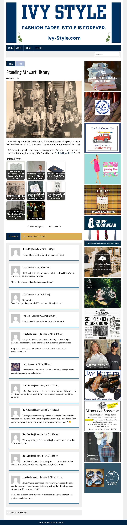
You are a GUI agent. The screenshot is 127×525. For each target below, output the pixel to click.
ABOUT (19, 47)
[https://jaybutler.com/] (102, 398)
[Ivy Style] (63, 22)
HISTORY (38, 47)
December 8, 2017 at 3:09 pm (51, 477)
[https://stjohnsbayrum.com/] (102, 213)
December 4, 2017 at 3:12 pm (43, 249)
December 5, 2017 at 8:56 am (39, 364)
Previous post (36, 226)
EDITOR (28, 47)
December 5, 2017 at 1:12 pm (46, 385)
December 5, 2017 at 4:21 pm (46, 409)
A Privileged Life (65, 153)
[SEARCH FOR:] (107, 53)
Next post (53, 226)
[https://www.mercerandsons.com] (102, 429)
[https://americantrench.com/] (102, 275)
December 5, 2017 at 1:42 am (51, 333)
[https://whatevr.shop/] (102, 368)
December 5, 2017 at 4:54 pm (46, 434)
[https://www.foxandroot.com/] (102, 306)
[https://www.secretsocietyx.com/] (102, 337)
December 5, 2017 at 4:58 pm (46, 455)
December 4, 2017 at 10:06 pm (44, 315)
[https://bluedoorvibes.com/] (102, 491)
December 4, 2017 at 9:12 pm (37, 294)
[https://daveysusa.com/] (102, 460)
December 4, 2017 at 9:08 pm (37, 267)
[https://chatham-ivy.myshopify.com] (102, 151)
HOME (10, 47)
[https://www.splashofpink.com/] (102, 182)
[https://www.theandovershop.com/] (102, 120)
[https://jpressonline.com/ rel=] (102, 89)
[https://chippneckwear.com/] (102, 244)
